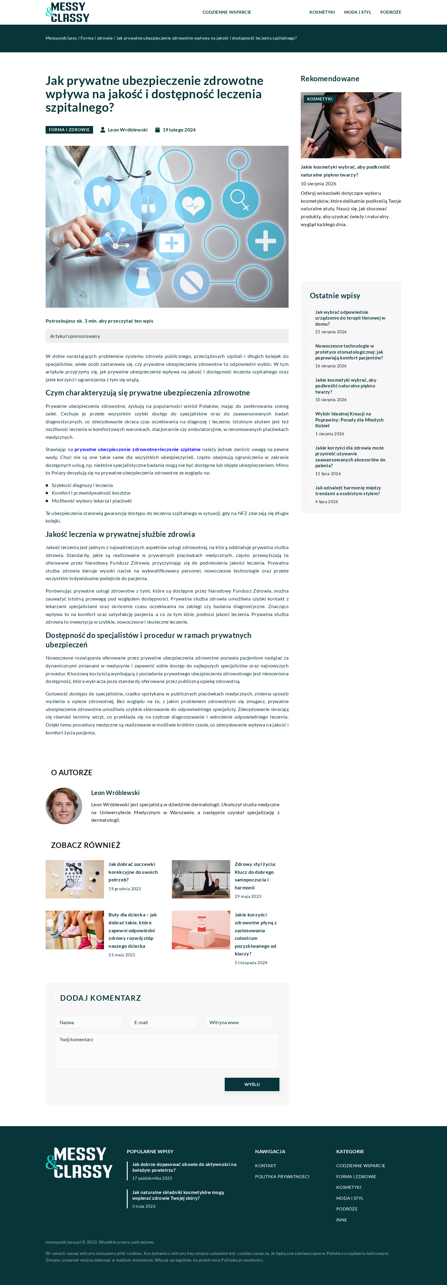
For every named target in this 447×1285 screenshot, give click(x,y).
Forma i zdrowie (280, 12)
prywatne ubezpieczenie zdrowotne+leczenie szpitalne (137, 449)
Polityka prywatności (282, 1176)
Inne (341, 1219)
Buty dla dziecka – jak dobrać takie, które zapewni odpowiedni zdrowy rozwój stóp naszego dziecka (133, 930)
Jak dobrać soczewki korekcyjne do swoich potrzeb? (133, 871)
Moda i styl (357, 12)
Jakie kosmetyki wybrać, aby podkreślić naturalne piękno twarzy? (345, 385)
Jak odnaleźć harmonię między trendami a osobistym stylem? (348, 490)
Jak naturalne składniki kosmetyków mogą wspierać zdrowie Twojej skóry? (178, 1195)
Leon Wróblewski (128, 129)
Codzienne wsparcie (227, 12)
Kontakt (265, 1165)
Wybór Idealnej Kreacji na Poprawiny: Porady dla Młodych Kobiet (349, 419)
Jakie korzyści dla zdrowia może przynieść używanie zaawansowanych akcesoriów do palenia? (350, 456)
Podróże (390, 12)
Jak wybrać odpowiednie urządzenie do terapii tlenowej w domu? (350, 318)
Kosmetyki (322, 12)
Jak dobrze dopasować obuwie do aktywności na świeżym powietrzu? (184, 1167)
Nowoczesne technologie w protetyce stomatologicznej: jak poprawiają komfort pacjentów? (349, 351)
